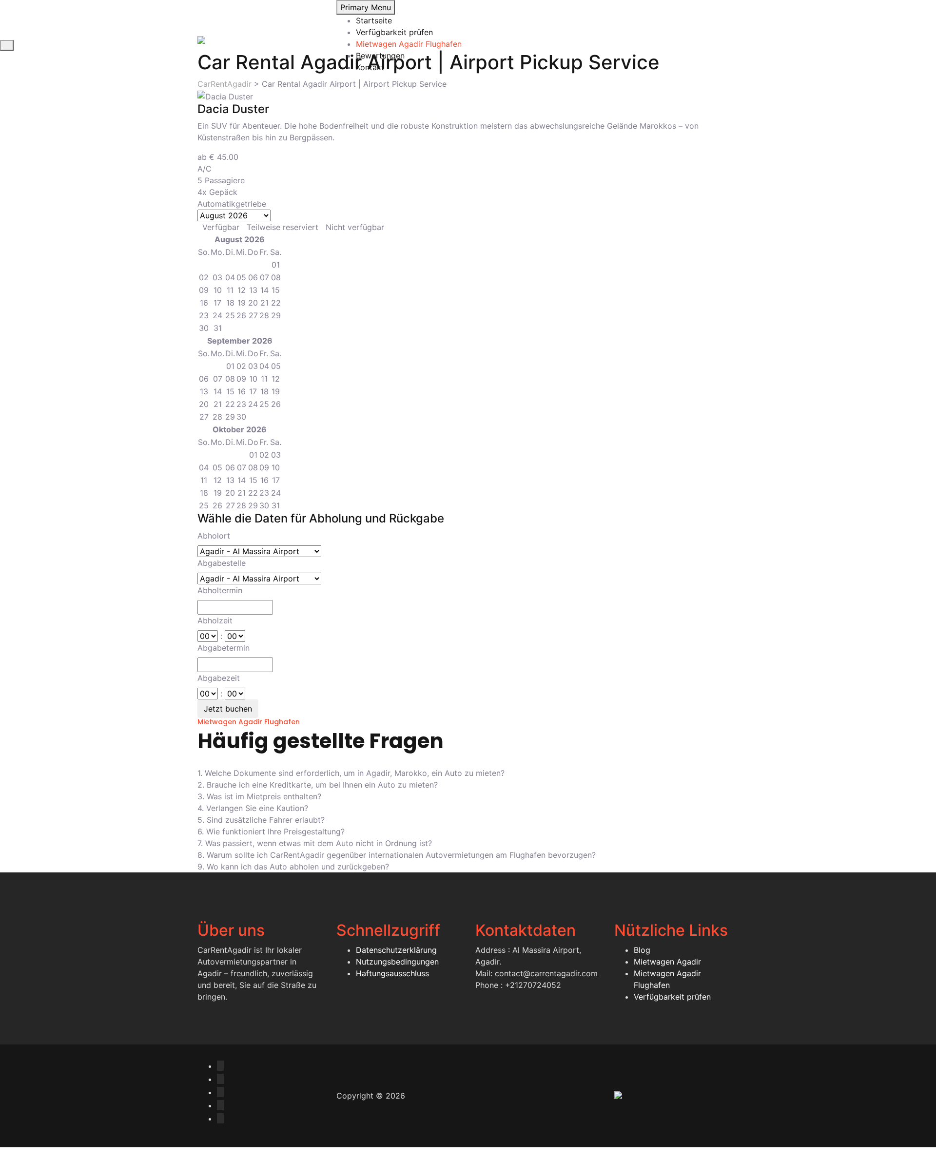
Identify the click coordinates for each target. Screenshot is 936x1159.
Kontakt (370, 67)
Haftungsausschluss (392, 973)
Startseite (374, 20)
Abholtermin (219, 590)
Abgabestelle (221, 563)
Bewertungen (380, 55)
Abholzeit (215, 620)
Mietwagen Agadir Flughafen (409, 44)
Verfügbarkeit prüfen (394, 32)
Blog (642, 950)
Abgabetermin (223, 648)
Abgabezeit (218, 678)
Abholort (213, 536)
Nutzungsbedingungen (397, 961)
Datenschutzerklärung (396, 950)
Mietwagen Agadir (667, 961)
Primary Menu (365, 7)
